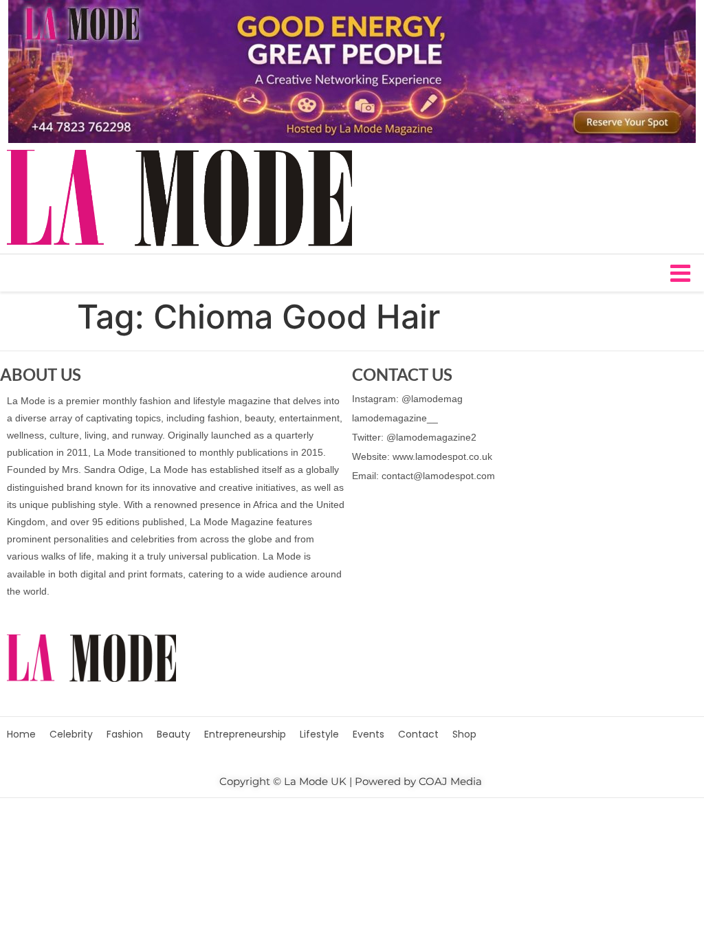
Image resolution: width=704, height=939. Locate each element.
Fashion (125, 734)
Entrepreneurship (245, 734)
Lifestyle (319, 734)
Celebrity (71, 734)
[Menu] (352, 273)
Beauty (173, 734)
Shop (464, 734)
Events (368, 734)
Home (21, 734)
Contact (418, 734)
